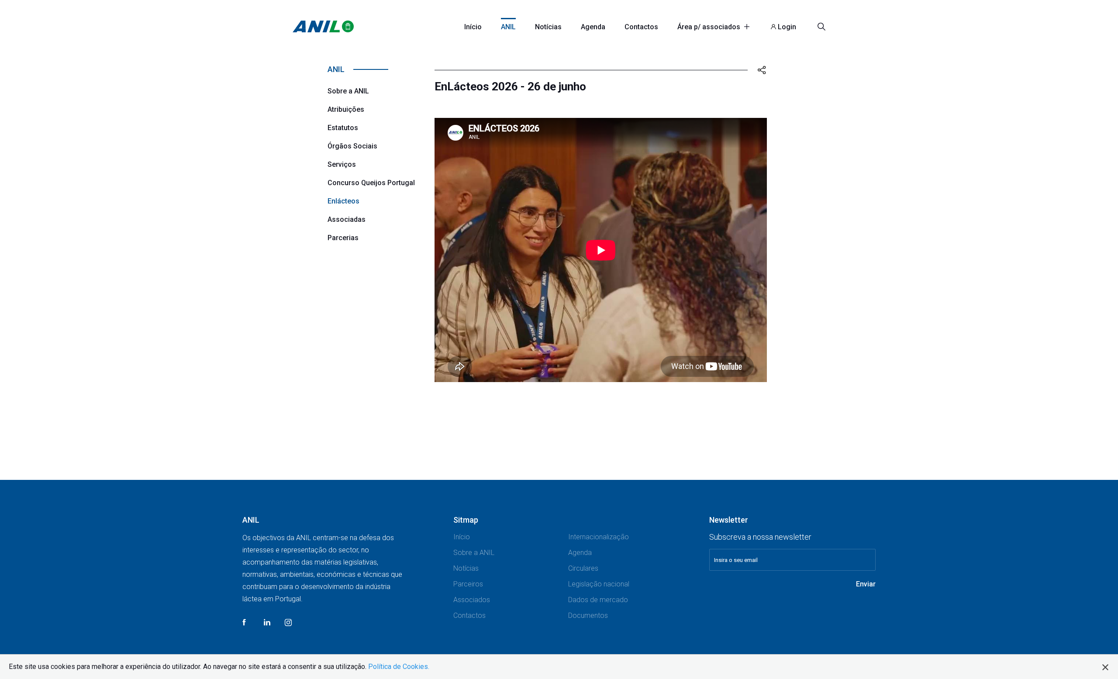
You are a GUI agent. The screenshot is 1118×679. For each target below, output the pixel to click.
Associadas (347, 219)
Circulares (583, 568)
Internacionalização (598, 537)
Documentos (588, 615)
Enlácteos (343, 201)
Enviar (866, 584)
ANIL (508, 27)
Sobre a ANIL (348, 91)
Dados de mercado (598, 600)
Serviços (342, 164)
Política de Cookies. (398, 666)
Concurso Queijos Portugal (371, 183)
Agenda (593, 27)
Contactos (641, 27)
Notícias (548, 27)
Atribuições (346, 109)
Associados (471, 600)
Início (473, 27)
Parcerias (343, 238)
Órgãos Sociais (352, 146)
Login (786, 27)
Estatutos (343, 128)
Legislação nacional (598, 584)
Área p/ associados (709, 27)
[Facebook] (246, 628)
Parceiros (468, 584)
